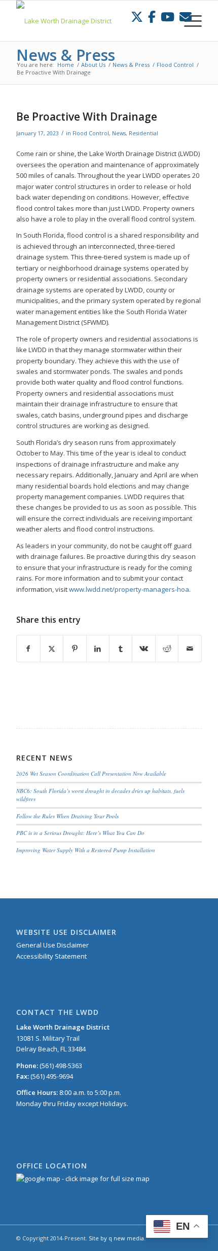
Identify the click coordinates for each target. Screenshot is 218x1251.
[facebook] (152, 16)
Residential (143, 133)
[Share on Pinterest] (74, 648)
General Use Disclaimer (52, 945)
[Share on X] (52, 648)
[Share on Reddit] (167, 648)
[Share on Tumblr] (121, 648)
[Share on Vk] (143, 648)
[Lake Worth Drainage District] (90, 21)
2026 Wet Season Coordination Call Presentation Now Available (91, 773)
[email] (185, 16)
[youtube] (167, 16)
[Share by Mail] (189, 648)
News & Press (65, 55)
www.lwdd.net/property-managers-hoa (129, 589)
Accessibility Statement (51, 956)
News (119, 133)
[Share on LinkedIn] (98, 648)
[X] (137, 16)
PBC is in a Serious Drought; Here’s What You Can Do (80, 833)
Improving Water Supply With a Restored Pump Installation (85, 850)
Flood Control (90, 133)
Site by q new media (116, 1238)
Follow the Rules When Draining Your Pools (67, 816)
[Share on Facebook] (28, 648)
